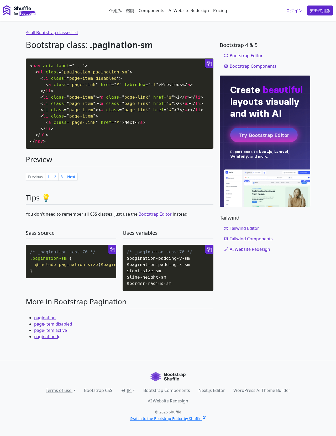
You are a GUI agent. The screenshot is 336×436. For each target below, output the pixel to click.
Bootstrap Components (253, 66)
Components (151, 10)
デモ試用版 (319, 10)
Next (71, 176)
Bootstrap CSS (98, 390)
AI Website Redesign (189, 10)
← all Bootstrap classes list (52, 32)
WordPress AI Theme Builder (261, 390)
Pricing (220, 10)
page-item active (50, 330)
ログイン (294, 10)
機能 (130, 10)
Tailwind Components (251, 239)
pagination (45, 318)
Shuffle (175, 412)
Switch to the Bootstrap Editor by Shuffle (165, 418)
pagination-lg (47, 336)
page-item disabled (53, 324)
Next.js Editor (211, 390)
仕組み (115, 10)
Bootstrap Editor (155, 214)
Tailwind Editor (244, 228)
